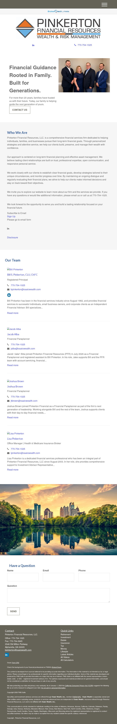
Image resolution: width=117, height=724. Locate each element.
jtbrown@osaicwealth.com (24, 400)
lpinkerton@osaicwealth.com (25, 453)
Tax (62, 645)
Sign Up (11, 216)
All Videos (65, 657)
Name (10, 570)
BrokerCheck (56, 667)
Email (46, 570)
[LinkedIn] (33, 45)
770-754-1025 (85, 45)
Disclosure (12, 237)
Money (64, 648)
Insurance (65, 642)
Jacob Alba (13, 334)
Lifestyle (64, 651)
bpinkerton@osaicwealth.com (26, 289)
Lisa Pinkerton (15, 438)
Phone (82, 570)
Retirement (66, 634)
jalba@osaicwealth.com (23, 348)
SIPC (79, 697)
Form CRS (15, 662)
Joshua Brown (15, 386)
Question (12, 585)
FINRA (74, 697)
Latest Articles (67, 654)
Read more (12, 313)
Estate (63, 640)
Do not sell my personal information (53, 688)
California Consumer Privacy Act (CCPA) (79, 685)
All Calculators (67, 660)
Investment (66, 637)
